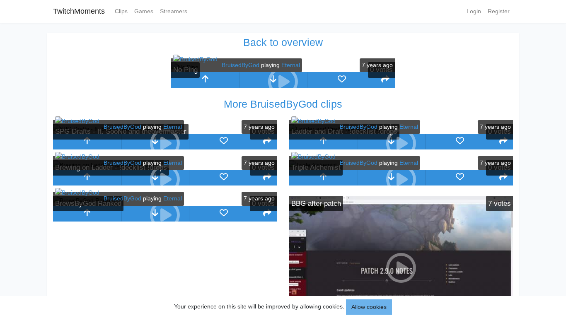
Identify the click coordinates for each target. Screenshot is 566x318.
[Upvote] (205, 80)
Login (474, 11)
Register (499, 11)
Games (143, 11)
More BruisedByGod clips (283, 104)
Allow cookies (369, 307)
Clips (121, 11)
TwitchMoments (79, 11)
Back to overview (283, 42)
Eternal (290, 65)
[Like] (341, 80)
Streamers (173, 11)
